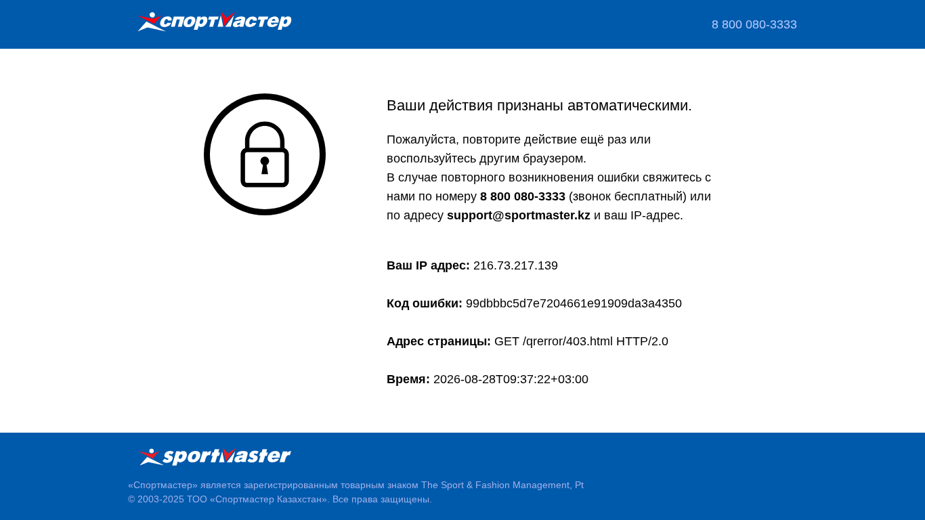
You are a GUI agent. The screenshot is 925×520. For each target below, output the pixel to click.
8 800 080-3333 (754, 24)
